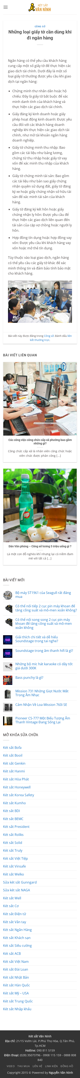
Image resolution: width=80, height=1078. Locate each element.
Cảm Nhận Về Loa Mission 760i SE (41, 705)
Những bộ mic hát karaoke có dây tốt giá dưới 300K (44, 666)
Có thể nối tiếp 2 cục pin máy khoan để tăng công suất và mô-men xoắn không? (46, 608)
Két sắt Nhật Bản (16, 977)
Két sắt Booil (12, 755)
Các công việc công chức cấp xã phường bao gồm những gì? (40, 441)
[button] (5, 7)
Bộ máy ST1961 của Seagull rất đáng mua (43, 595)
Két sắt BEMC (13, 819)
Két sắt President (16, 826)
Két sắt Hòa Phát (16, 779)
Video (11, 1066)
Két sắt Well (12, 898)
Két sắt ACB (12, 953)
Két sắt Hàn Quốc (16, 985)
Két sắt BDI (11, 811)
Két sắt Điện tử (14, 914)
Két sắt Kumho (14, 803)
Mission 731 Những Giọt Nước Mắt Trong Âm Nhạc (42, 693)
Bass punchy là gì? (29, 678)
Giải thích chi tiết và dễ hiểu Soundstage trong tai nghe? (36, 639)
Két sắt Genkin (14, 763)
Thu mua (23, 1066)
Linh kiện (51, 1066)
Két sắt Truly (12, 850)
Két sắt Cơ (11, 906)
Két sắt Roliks (13, 834)
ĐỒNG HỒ (67, 1066)
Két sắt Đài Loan (15, 969)
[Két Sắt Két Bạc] (40, 7)
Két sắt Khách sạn (17, 937)
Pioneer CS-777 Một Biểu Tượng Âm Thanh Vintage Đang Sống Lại (42, 720)
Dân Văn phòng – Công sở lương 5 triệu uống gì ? (40, 546)
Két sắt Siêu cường (17, 945)
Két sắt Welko (13, 874)
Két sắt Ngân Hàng (17, 929)
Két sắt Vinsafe (14, 866)
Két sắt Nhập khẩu (17, 1009)
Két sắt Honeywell (17, 787)
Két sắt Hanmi (14, 771)
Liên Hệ (37, 1066)
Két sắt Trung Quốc (18, 1001)
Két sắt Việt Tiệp (15, 858)
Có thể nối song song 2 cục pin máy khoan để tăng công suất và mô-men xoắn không (43, 624)
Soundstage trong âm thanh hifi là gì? (44, 651)
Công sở (40, 26)
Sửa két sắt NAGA (16, 890)
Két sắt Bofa (12, 747)
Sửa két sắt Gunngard (20, 882)
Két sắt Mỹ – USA (16, 993)
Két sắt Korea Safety (18, 795)
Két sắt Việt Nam (16, 961)
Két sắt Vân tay (14, 922)
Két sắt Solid (12, 842)
